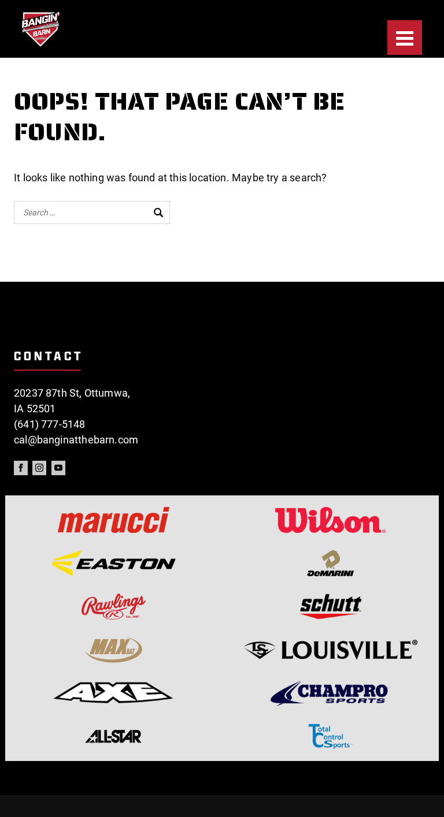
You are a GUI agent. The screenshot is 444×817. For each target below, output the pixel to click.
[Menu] (404, 37)
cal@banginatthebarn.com (76, 440)
